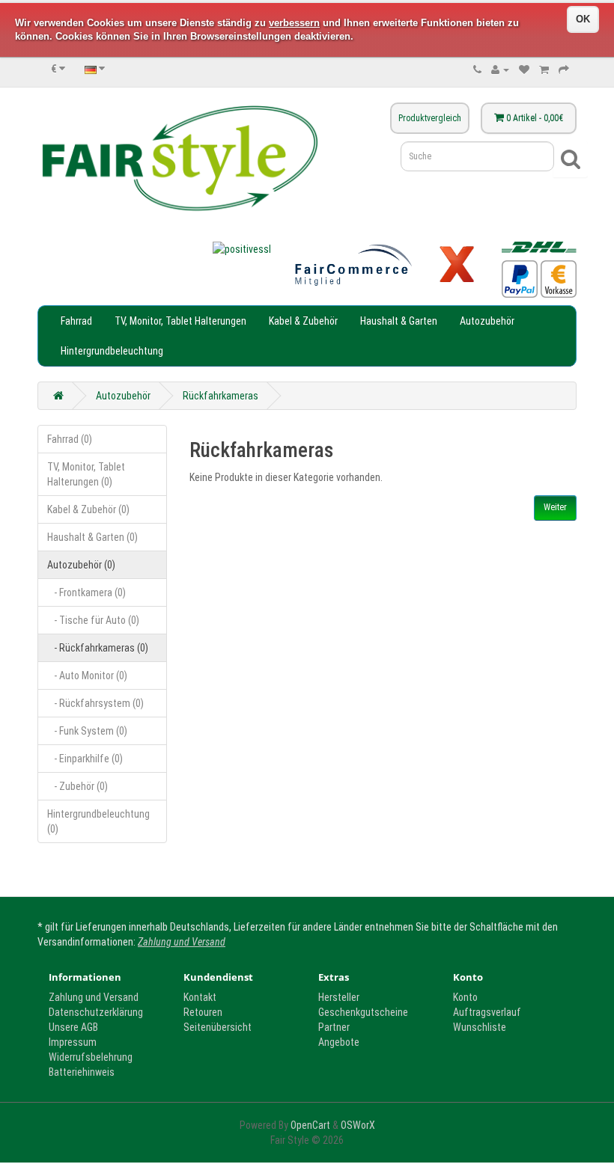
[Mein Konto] (500, 70)
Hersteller (338, 997)
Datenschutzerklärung (96, 1012)
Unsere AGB (73, 1027)
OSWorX (358, 1125)
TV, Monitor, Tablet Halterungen (180, 321)
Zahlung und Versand (181, 942)
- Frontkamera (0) (86, 592)
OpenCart (310, 1125)
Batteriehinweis (82, 1072)
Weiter (555, 507)
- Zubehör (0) (77, 786)
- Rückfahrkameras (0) (97, 648)
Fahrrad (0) (69, 439)
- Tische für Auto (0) (93, 620)
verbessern (294, 22)
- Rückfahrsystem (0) (95, 703)
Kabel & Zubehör (303, 321)
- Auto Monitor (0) (87, 676)
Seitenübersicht (217, 1027)
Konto (465, 997)
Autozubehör (487, 321)
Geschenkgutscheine (363, 1012)
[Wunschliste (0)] (524, 70)
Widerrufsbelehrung (91, 1057)
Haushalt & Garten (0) (92, 537)
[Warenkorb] (544, 70)
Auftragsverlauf (487, 1012)
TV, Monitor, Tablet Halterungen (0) (86, 474)
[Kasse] (564, 70)
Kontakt (199, 997)
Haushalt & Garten (398, 321)
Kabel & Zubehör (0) (88, 509)
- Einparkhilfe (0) (85, 759)
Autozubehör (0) (81, 565)
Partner (334, 1027)
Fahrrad (76, 321)
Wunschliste (479, 1027)
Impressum (73, 1042)
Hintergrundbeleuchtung (112, 351)
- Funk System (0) (87, 731)
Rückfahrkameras (220, 396)
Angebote (338, 1042)
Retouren (202, 1012)
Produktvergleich (429, 118)
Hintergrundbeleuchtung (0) (98, 821)
